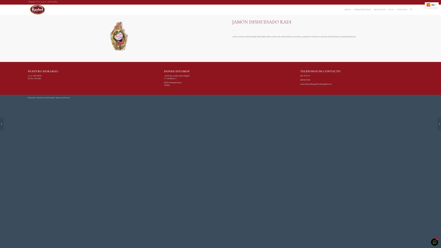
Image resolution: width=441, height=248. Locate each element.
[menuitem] (347, 9)
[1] (434, 243)
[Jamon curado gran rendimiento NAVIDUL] (439, 124)
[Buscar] (411, 9)
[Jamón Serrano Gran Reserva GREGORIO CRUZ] (2, 124)
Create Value (66, 98)
